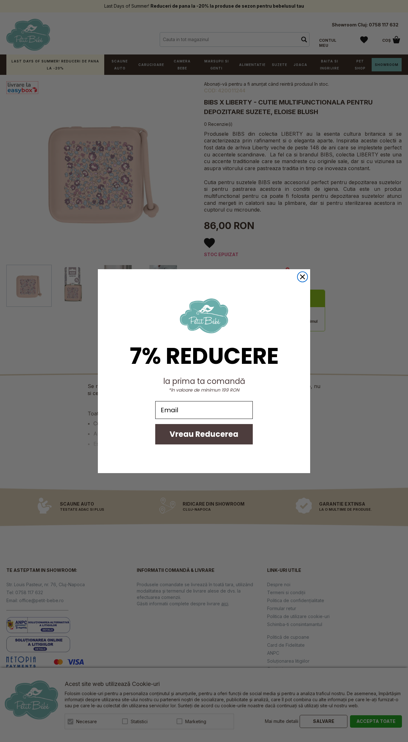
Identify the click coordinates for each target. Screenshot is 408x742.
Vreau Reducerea (204, 434)
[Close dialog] (302, 277)
